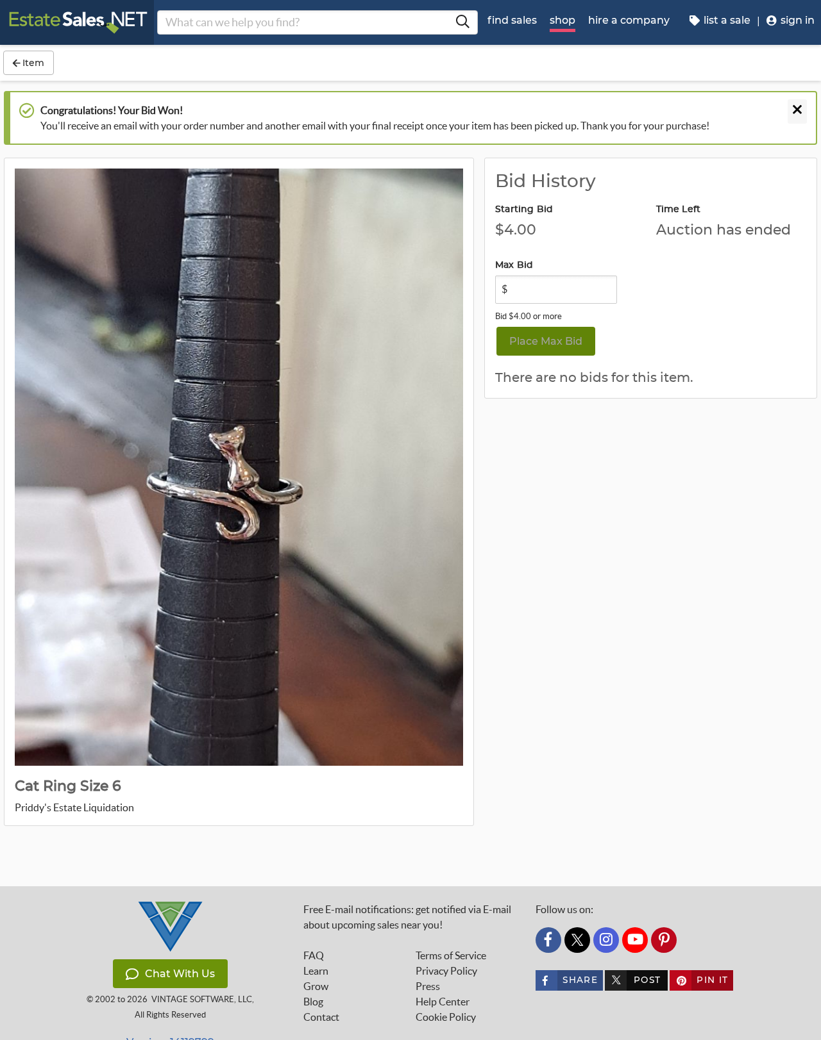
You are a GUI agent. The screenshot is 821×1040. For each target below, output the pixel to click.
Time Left (678, 209)
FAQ (313, 955)
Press (428, 986)
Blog (313, 1001)
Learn (315, 971)
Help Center (443, 1001)
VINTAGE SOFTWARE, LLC (201, 999)
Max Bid (514, 265)
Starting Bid (524, 209)
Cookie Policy (446, 1017)
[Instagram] (606, 940)
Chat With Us (180, 974)
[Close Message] (797, 111)
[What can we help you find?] (462, 22)
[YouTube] (635, 940)
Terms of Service (451, 955)
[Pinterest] (664, 940)
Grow (315, 986)
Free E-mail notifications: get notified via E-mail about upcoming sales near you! (407, 917)
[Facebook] (548, 940)
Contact (321, 1017)
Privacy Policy (446, 971)
